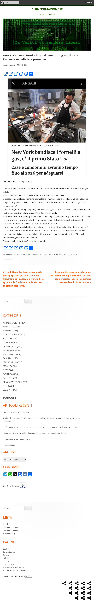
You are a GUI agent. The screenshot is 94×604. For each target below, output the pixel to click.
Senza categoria (41, 254)
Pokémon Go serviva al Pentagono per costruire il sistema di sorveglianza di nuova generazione (41, 427)
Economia (9, 350)
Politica (8, 374)
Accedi (5, 524)
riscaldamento (8, 259)
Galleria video (8, 555)
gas (77, 254)
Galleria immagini (10, 552)
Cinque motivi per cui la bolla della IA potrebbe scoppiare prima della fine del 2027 (35, 433)
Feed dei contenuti (10, 527)
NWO (5, 370)
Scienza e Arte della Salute (13, 567)
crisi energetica (70, 254)
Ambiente (8, 326)
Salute (7, 378)
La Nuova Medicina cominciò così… (17, 439)
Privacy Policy (8, 564)
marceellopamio (9, 65)
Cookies (6, 549)
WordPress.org (9, 533)
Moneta (7, 366)
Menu (90, 2)
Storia (7, 385)
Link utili (6, 558)
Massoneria (10, 362)
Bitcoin (7, 338)
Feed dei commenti (10, 530)
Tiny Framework (16, 576)
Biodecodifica (11, 334)
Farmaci (7, 358)
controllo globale (57, 254)
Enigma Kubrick (9, 445)
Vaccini (7, 389)
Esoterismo (10, 354)
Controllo (9, 346)
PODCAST (9, 397)
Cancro (7, 342)
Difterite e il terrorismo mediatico (16, 412)
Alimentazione (11, 322)
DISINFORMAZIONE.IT (47, 9)
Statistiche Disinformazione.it (14, 570)
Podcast (6, 561)
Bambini (7, 330)
